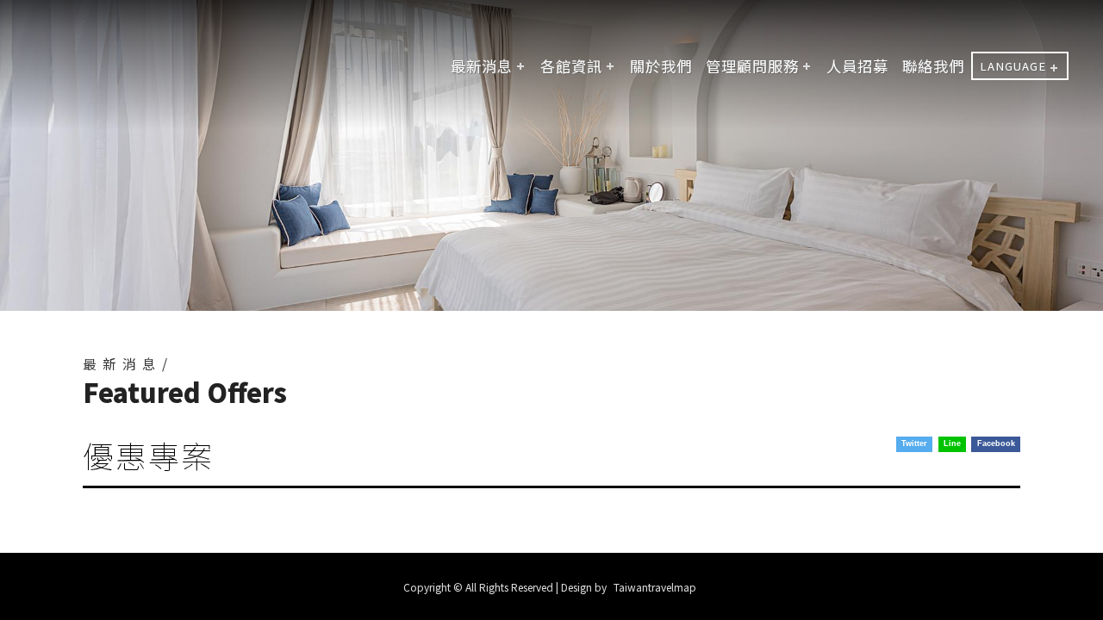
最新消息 (482, 66)
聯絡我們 (933, 66)
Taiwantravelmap (655, 587)
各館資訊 (571, 66)
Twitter (914, 443)
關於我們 (661, 66)
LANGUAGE (1013, 66)
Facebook (996, 443)
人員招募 (857, 66)
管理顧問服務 (752, 66)
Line (952, 443)
